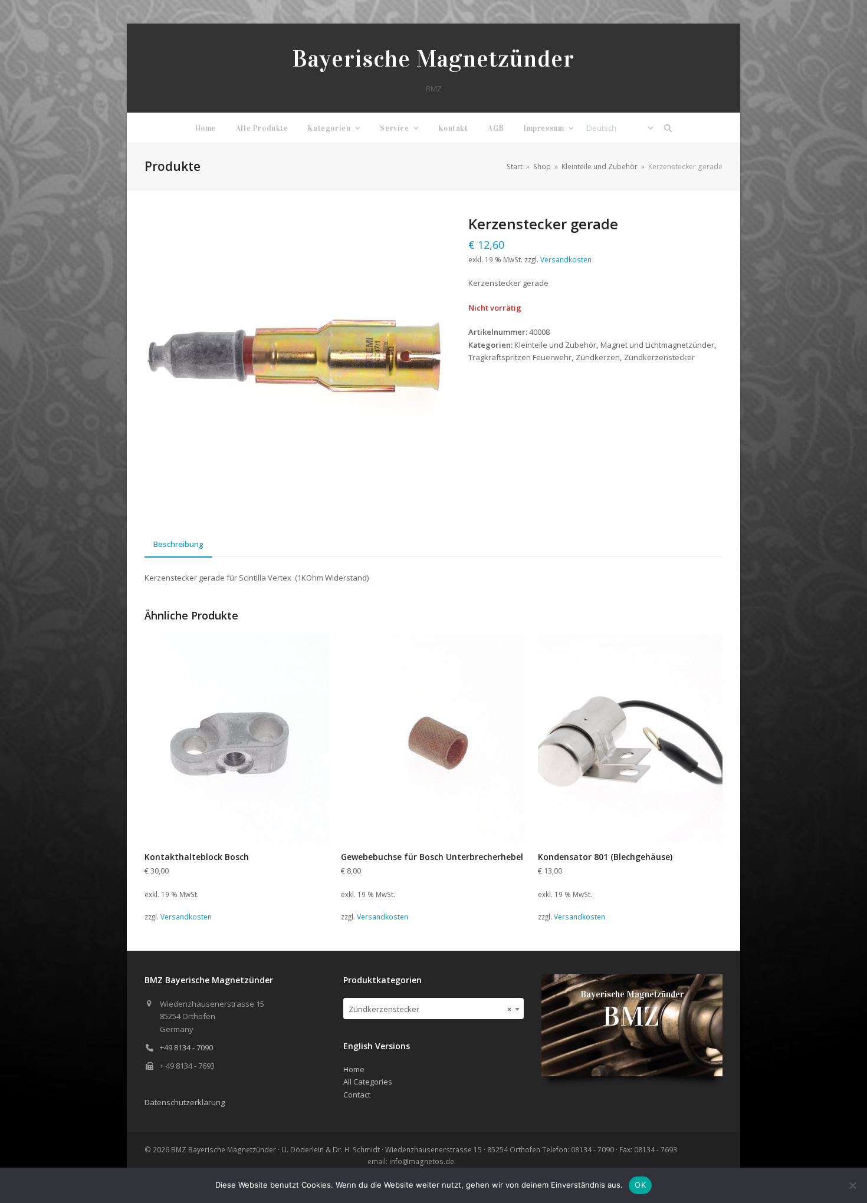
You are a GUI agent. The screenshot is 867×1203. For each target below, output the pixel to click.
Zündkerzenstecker (659, 357)
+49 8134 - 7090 (186, 1047)
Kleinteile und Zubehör (555, 345)
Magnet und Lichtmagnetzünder (657, 345)
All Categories (367, 1081)
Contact (356, 1094)
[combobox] (433, 1008)
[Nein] (852, 1185)
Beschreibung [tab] (178, 544)
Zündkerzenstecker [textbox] (430, 1009)
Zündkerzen (598, 357)
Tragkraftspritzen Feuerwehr (520, 357)
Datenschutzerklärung (184, 1102)
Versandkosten (566, 259)
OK (640, 1184)
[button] (668, 128)
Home (353, 1069)
